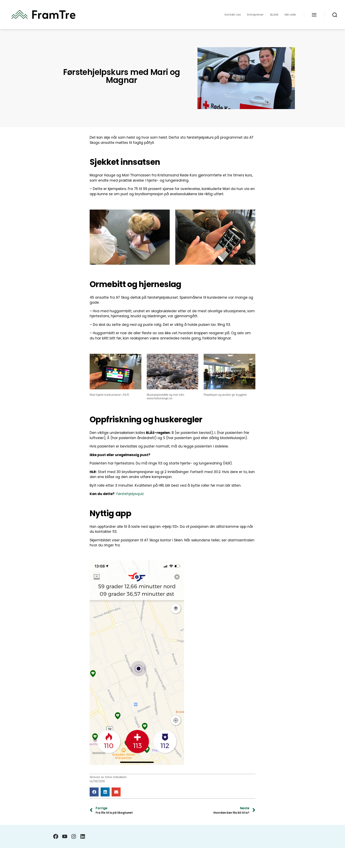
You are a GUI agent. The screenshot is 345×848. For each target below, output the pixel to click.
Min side (290, 14)
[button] (94, 791)
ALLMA (274, 14)
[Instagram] (74, 836)
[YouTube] (65, 836)
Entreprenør (255, 14)
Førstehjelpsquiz (130, 493)
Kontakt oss (233, 14)
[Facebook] (56, 836)
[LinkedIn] (83, 836)
